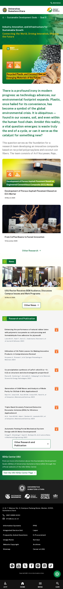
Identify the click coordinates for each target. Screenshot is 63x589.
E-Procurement (39, 535)
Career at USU (39, 549)
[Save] (3, 17)
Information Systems (12, 526)
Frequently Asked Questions (15, 535)
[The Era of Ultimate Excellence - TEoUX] (53, 10)
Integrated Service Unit (13, 530)
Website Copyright (11, 544)
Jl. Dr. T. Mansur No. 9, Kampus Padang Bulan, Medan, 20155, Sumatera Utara (27, 509)
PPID (35, 526)
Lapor (35, 530)
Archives (36, 544)
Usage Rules (8, 540)
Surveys (36, 540)
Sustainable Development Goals (22, 17)
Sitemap (6, 549)
